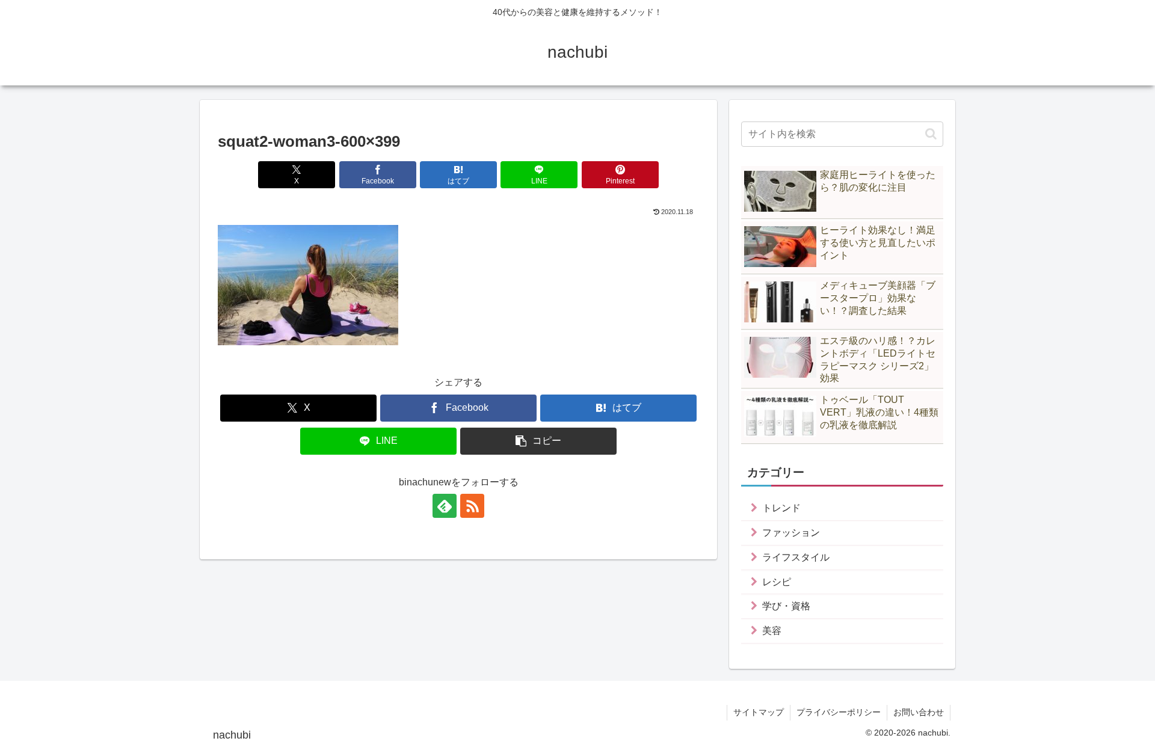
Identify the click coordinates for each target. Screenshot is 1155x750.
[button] (538, 441)
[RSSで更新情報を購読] (472, 506)
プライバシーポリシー (838, 712)
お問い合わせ (918, 712)
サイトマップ (758, 712)
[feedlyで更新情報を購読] (445, 506)
